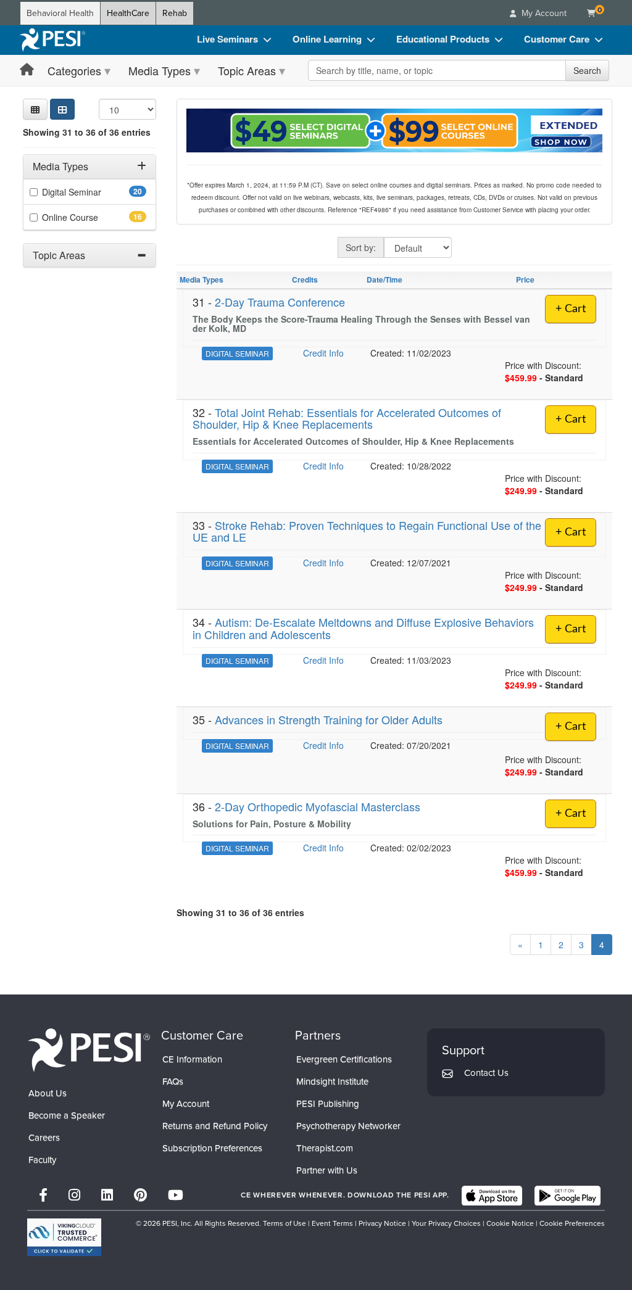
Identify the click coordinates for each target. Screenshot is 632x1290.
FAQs (172, 1081)
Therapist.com (324, 1148)
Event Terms (332, 1223)
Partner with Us (326, 1170)
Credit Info (323, 353)
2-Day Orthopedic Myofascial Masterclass (317, 806)
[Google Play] (567, 1195)
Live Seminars (227, 39)
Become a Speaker (66, 1115)
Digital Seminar (91, 192)
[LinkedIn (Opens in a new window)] (107, 1195)
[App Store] (492, 1195)
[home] (52, 40)
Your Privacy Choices (446, 1223)
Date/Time (384, 279)
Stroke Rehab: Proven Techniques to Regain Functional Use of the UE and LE (367, 531)
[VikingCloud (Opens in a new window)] (64, 1237)
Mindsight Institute (332, 1081)
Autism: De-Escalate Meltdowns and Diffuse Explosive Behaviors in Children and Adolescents (363, 628)
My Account (185, 1103)
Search (587, 70)
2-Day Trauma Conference (280, 302)
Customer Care (556, 39)
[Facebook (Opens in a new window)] (43, 1195)
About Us (47, 1093)
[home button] (27, 70)
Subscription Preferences (212, 1148)
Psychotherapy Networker (348, 1126)
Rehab (174, 13)
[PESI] (89, 1049)
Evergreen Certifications (344, 1059)
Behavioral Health (60, 13)
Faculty (42, 1160)
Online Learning (327, 39)
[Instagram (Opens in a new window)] (74, 1195)
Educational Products (442, 39)
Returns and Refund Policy (214, 1126)
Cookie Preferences (572, 1223)
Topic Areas (247, 70)
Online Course (89, 217)
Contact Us (486, 1073)
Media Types (159, 70)
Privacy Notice (382, 1223)
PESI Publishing (327, 1103)
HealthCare (128, 13)
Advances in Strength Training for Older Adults (329, 719)
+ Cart (570, 309)
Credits (305, 279)
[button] (35, 109)
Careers (44, 1137)
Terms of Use (284, 1223)
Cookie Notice (510, 1223)
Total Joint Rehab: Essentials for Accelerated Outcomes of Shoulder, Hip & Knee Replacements (347, 418)
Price (525, 279)
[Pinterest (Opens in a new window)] (140, 1195)
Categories (74, 70)
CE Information (192, 1059)
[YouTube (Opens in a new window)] (175, 1195)
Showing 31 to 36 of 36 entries (87, 132)
